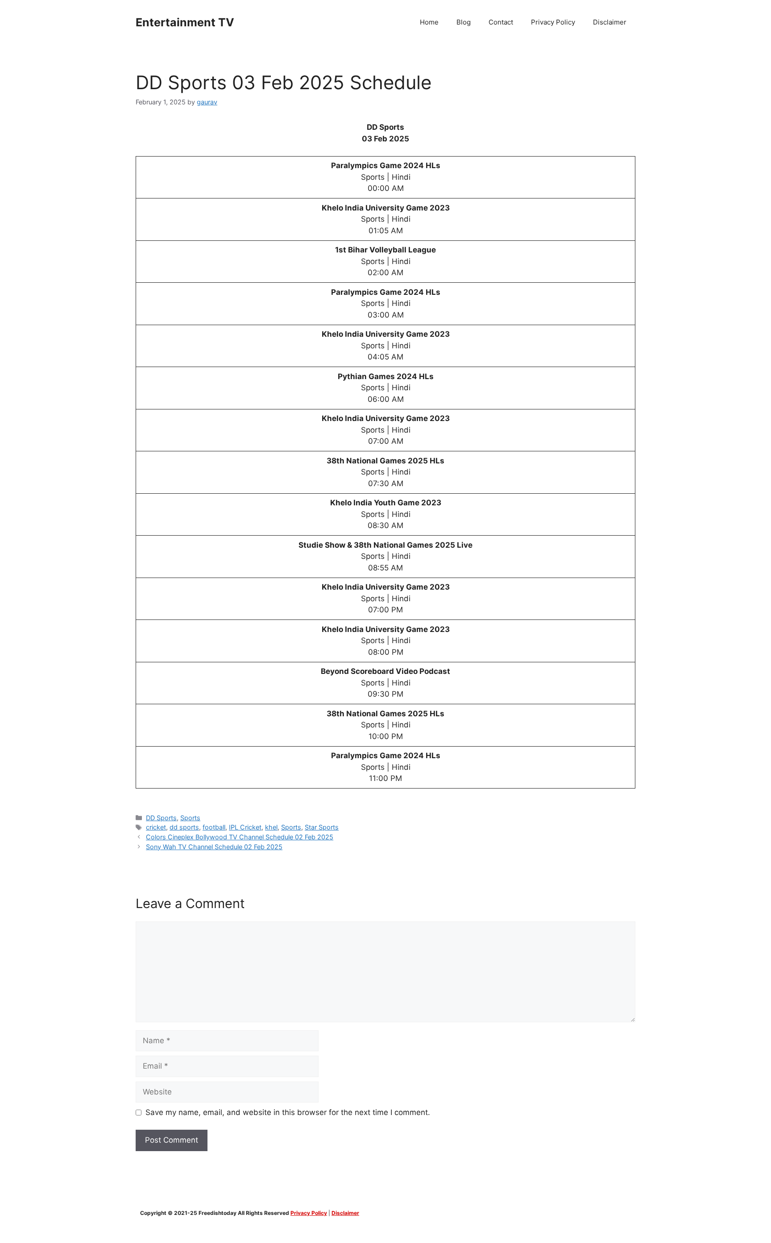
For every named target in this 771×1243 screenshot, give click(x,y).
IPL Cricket (245, 827)
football (214, 827)
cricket (156, 827)
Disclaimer (609, 22)
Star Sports (322, 827)
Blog (463, 22)
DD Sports (161, 818)
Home (429, 22)
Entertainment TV (185, 22)
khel (271, 827)
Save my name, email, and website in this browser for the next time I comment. (287, 1112)
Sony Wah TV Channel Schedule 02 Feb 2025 (214, 847)
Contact (501, 22)
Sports (190, 818)
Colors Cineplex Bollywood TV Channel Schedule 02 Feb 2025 (239, 837)
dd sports (184, 827)
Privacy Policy (553, 22)
